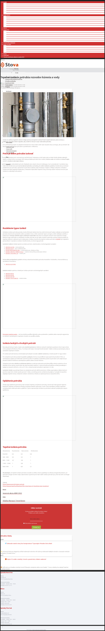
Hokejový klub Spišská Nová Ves (13, 79)
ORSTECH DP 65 (10, 274)
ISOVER (58, 239)
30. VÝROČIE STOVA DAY (12, 4)
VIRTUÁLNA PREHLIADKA (13, 8)
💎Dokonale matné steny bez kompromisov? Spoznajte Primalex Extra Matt (28, 543)
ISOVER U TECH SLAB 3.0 (12, 278)
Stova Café (9, 149)
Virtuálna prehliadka (10, 81)
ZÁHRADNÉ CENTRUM (12, 26)
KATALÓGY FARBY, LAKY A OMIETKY (16, 33)
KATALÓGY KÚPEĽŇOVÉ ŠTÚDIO (15, 35)
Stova (30, 630)
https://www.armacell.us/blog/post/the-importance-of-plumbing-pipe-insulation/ (26, 486)
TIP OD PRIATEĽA (11, 52)
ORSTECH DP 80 (10, 275)
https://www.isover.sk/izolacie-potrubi (13, 484)
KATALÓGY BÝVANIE (11, 37)
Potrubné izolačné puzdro (10, 334)
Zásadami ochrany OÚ (43, 523)
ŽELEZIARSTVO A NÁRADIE (13, 24)
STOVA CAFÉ (9, 48)
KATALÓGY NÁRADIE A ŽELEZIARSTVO (16, 39)
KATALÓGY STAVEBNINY (12, 31)
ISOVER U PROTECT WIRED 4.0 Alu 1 (15, 252)
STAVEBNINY (9, 17)
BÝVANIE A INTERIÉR (12, 22)
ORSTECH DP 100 (10, 277)
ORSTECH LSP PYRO (11, 264)
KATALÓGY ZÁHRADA (12, 41)
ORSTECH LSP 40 (10, 247)
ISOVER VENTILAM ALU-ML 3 (13, 250)
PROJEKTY (9, 13)
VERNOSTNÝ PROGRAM (12, 50)
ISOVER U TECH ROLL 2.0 (12, 253)
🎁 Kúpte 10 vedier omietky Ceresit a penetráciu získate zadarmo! (25, 559)
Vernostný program (11, 151)
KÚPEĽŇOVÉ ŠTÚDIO (12, 21)
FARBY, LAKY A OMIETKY (12, 19)
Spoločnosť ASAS (9, 83)
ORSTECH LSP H (10, 249)
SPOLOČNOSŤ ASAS (11, 10)
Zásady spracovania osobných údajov (39, 630)
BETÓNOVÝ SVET (11, 46)
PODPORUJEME (10, 11)
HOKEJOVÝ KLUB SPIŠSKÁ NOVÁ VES (16, 6)
